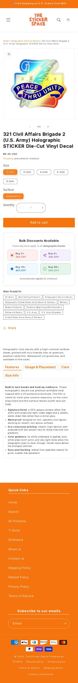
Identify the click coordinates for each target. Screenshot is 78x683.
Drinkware (15, 540)
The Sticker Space (36, 656)
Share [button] (12, 328)
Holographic (13, 196)
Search (13, 512)
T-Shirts (14, 530)
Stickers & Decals (14, 312)
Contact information (41, 674)
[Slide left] (30, 126)
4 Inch (44, 172)
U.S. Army (32, 312)
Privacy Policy (18, 586)
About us (14, 549)
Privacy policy (56, 661)
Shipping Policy (19, 568)
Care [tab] (65, 367)
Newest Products (13, 307)
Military (64, 302)
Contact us (16, 558)
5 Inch (61, 172)
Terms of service (29, 667)
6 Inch (10, 181)
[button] (8, 19)
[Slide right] (48, 126)
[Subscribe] (65, 623)
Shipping (8, 158)
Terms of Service (21, 596)
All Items (9, 297)
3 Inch (27, 172)
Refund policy (35, 661)
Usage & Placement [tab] (40, 367)
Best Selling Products (29, 297)
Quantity (9, 204)
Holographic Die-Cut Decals (25, 41)
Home (6, 41)
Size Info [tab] (12, 375)
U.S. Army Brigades (51, 312)
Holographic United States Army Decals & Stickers (30, 302)
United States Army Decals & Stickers (23, 317)
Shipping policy (53, 667)
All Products (17, 521)
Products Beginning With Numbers (44, 307)
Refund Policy (18, 577)
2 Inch (10, 172)
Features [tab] (12, 367)
